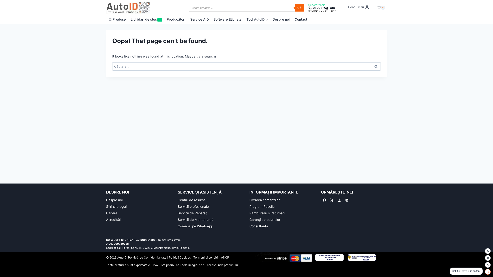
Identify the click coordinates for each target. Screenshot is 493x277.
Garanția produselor (264, 220)
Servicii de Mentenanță (195, 220)
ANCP (225, 257)
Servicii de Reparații (193, 213)
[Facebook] (324, 200)
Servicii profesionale (193, 207)
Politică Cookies (180, 257)
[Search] (299, 8)
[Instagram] (339, 200)
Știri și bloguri (116, 207)
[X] (332, 200)
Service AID (199, 19)
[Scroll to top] (6, 267)
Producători (176, 19)
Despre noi (281, 19)
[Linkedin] (347, 200)
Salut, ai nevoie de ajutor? (466, 270)
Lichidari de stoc (146, 19)
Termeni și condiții (206, 257)
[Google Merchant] (488, 265)
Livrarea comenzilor (264, 200)
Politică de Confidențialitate (147, 257)
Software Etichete (227, 19)
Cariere (111, 213)
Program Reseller (262, 207)
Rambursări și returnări (267, 213)
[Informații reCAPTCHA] (488, 258)
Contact (301, 19)
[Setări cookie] (488, 251)
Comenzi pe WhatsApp (195, 226)
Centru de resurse (192, 200)
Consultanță (258, 226)
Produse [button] (119, 19)
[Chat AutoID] (488, 272)
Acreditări (113, 220)
